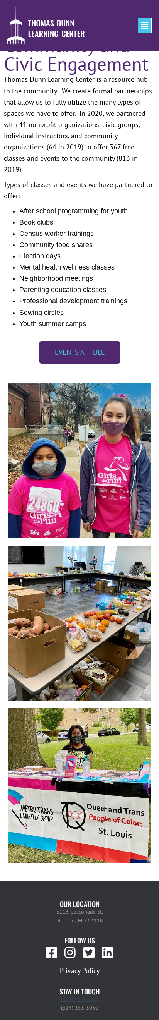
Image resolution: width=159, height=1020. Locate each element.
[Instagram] (70, 953)
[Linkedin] (107, 953)
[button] (145, 25)
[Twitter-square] (89, 953)
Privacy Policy (80, 970)
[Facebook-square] (52, 953)
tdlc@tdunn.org (80, 999)
